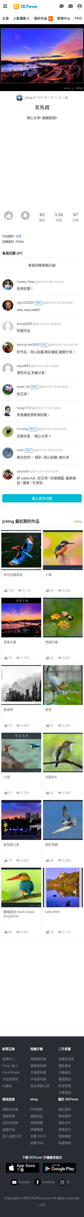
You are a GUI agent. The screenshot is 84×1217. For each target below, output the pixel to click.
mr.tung (22, 428)
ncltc (20, 449)
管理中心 (63, 18)
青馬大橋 (10, 642)
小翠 (48, 574)
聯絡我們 (64, 1116)
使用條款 (64, 1136)
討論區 (7, 1085)
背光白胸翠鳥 (13, 574)
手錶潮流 (64, 1092)
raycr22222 (25, 302)
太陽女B (51, 777)
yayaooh (23, 471)
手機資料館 (38, 1072)
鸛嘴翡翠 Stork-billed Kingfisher (19, 914)
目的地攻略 (10, 1122)
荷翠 (48, 709)
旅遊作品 (8, 1129)
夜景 (19, 236)
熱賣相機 (36, 1122)
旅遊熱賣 (8, 1116)
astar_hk (23, 386)
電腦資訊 (64, 1079)
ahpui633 (23, 365)
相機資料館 (38, 1059)
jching (28, 97)
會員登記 (64, 1129)
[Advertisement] (42, 167)
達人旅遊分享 (11, 1136)
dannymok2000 (28, 344)
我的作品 (43, 18)
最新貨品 (36, 1116)
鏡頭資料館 (38, 1065)
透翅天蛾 (51, 642)
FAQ (78, 18)
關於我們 (64, 1109)
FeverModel (10, 1072)
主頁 (5, 18)
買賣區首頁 (66, 1059)
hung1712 (24, 407)
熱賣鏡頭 (36, 1129)
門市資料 (36, 1109)
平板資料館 (38, 1079)
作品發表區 (10, 1079)
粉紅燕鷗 (51, 844)
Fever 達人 (10, 1065)
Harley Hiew (26, 281)
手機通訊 (64, 1072)
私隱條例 (64, 1142)
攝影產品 (64, 1065)
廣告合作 (64, 1122)
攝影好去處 (10, 1109)
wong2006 (24, 323)
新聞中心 (8, 1059)
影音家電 (64, 1085)
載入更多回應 (42, 498)
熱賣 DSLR (38, 1136)
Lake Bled (52, 912)
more (78, 521)
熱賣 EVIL (37, 1142)
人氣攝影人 (21, 18)
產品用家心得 (39, 1085)
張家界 (8, 709)
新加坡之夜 (11, 844)
